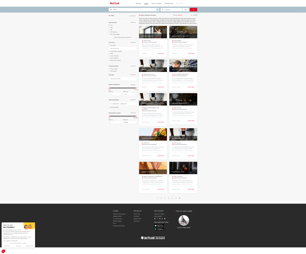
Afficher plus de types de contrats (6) (122, 37)
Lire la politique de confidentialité (10, 240)
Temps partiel (113, 71)
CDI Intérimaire (113, 32)
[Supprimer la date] (111, 104)
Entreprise (138, 3)
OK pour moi (29, 246)
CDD (111, 27)
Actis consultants (114, 58)
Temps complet (114, 69)
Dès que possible (114, 107)
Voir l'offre (161, 53)
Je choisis (18, 246)
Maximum (125, 91)
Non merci (7, 246)
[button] (3, 251)
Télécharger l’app (168, 3)
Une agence (113, 45)
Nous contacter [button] (158, 216)
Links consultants (114, 56)
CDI (111, 29)
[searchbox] (134, 9)
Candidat (146, 3)
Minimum (111, 91)
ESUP (111, 53)
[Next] (180, 198)
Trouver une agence (156, 3)
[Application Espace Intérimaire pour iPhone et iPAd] (159, 225)
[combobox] (133, 9)
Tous (111, 25)
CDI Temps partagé (114, 34)
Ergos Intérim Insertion (115, 60)
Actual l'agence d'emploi (116, 51)
